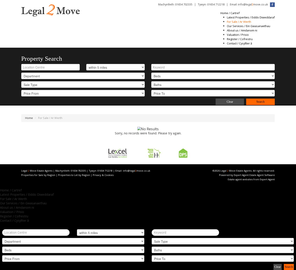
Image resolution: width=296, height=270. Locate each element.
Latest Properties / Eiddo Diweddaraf (251, 17)
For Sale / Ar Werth (239, 22)
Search (260, 101)
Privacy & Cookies (103, 175)
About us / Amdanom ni (242, 30)
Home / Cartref (230, 13)
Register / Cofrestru (240, 39)
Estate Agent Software (262, 175)
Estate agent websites (240, 179)
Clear (230, 101)
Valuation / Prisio (238, 35)
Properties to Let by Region (74, 175)
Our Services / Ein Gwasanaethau (248, 26)
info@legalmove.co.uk (253, 4)
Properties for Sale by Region (38, 175)
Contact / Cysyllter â (239, 43)
